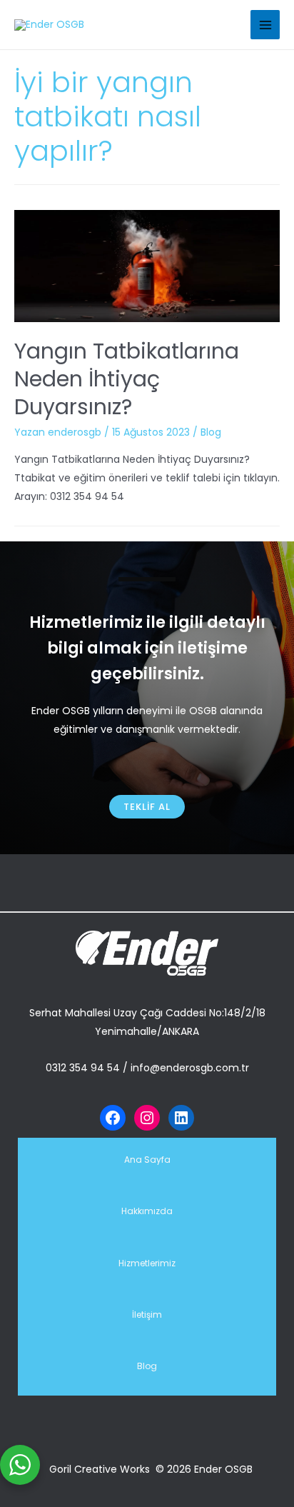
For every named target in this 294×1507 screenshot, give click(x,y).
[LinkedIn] (181, 1118)
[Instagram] (147, 1118)
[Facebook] (113, 1118)
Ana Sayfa (147, 1159)
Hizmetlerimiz (147, 1263)
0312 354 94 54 (83, 1068)
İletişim (147, 1314)
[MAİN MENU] (265, 24)
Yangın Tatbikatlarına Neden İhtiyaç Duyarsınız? (126, 379)
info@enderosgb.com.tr (190, 1068)
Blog (211, 432)
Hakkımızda (147, 1211)
